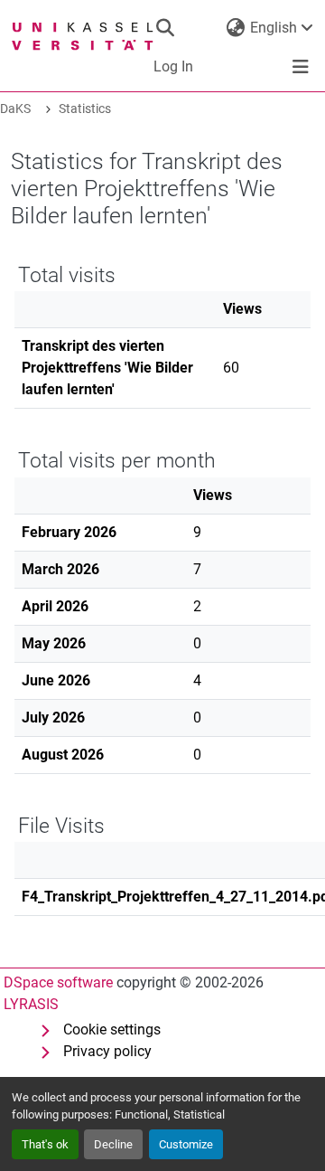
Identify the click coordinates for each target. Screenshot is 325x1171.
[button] (164, 28)
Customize (186, 1144)
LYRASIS (31, 1004)
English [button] (273, 27)
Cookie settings (112, 1029)
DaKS (15, 109)
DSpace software (58, 982)
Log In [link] (173, 66)
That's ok (45, 1144)
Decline (113, 1144)
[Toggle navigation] (300, 67)
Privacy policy (107, 1051)
